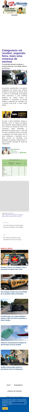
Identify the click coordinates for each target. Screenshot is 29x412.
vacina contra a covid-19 (15, 216)
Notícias (11, 213)
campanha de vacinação (11, 214)
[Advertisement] (14, 31)
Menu (15, 15)
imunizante (20, 214)
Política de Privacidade (18, 402)
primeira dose (5, 216)
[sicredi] (14, 150)
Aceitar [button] (5, 408)
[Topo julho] (14, 10)
